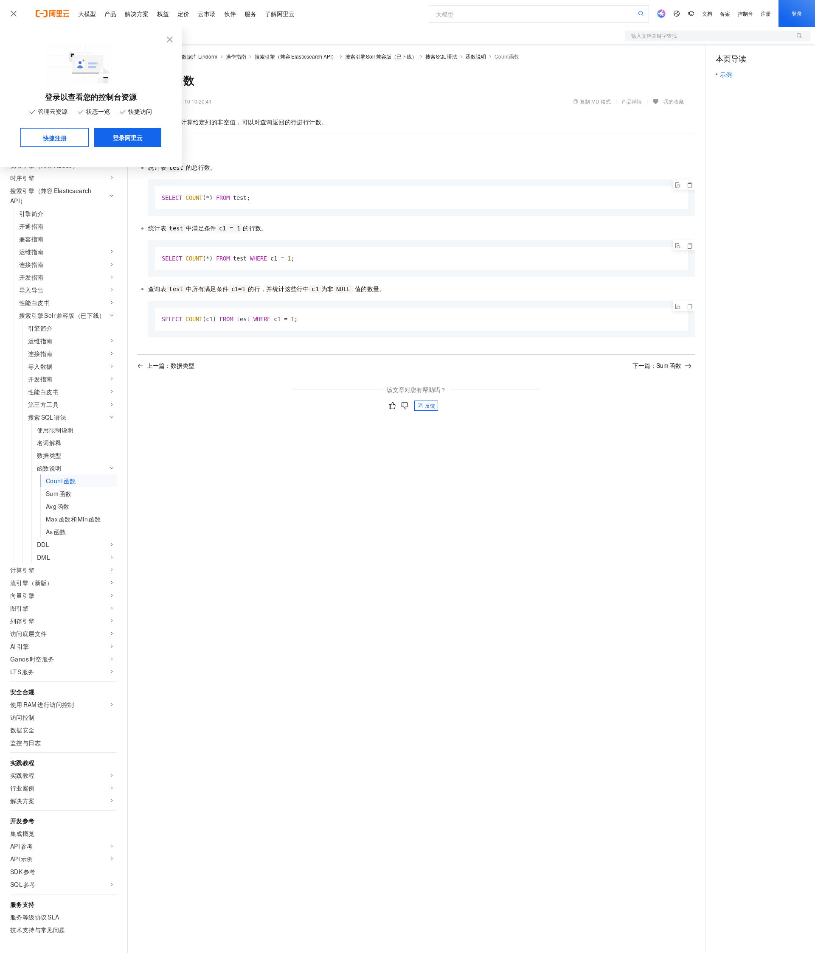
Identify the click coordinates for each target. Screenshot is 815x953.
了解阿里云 (280, 13)
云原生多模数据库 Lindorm (186, 56)
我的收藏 (673, 101)
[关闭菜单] (13, 13)
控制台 (745, 13)
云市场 (207, 13)
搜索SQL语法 (441, 56)
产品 (110, 13)
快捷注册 (55, 138)
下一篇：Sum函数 (656, 365)
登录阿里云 (128, 137)
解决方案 (137, 13)
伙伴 (230, 13)
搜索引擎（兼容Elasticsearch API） (296, 56)
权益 (163, 13)
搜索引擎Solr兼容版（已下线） (381, 56)
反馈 (430, 405)
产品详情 (631, 101)
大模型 (87, 13)
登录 (797, 13)
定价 (183, 13)
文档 (707, 13)
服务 (250, 13)
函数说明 (476, 56)
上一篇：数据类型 (170, 365)
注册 (766, 13)
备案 (725, 13)
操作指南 (236, 56)
